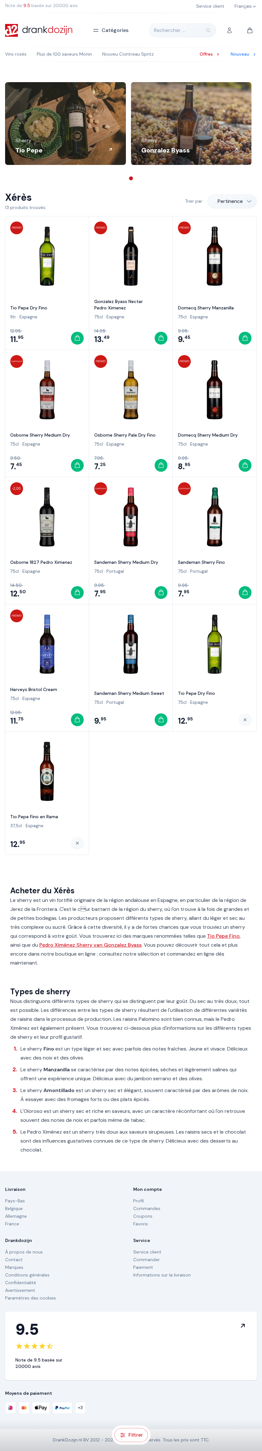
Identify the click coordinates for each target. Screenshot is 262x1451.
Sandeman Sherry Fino (201, 562)
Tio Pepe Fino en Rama (34, 816)
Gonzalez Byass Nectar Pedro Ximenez (118, 305)
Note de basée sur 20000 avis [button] (41, 5)
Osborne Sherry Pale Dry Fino (125, 435)
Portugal (115, 571)
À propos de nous (24, 1252)
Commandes (146, 1208)
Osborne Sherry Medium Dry (40, 435)
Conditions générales (27, 1275)
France (12, 1224)
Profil (138, 1201)
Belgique (14, 1208)
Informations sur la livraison (162, 1275)
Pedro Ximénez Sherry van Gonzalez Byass (90, 945)
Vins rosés (16, 54)
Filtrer (135, 1435)
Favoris (140, 1224)
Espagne (28, 317)
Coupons (142, 1216)
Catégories (115, 30)
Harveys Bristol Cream (33, 689)
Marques (14, 1267)
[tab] (131, 178)
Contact (14, 1259)
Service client (147, 1252)
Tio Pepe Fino (223, 936)
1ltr (13, 317)
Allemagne (16, 1216)
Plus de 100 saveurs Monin (64, 54)
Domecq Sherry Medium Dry (208, 435)
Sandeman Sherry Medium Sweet (129, 693)
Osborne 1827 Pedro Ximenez (41, 562)
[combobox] (232, 201)
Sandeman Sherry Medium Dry (126, 562)
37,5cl (16, 825)
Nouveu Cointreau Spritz (128, 54)
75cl (98, 317)
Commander (146, 1259)
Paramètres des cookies (30, 1298)
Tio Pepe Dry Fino (28, 308)
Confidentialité (20, 1282)
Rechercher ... (169, 30)
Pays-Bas (15, 1201)
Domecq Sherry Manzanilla (206, 308)
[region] (131, 123)
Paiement (143, 1267)
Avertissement (20, 1290)
